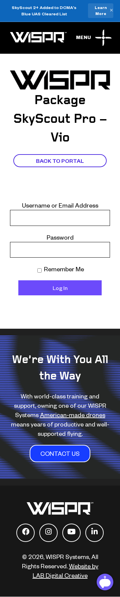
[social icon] (25, 533)
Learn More (101, 10)
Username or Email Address (60, 205)
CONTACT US (60, 453)
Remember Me (63, 269)
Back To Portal (60, 160)
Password (60, 237)
